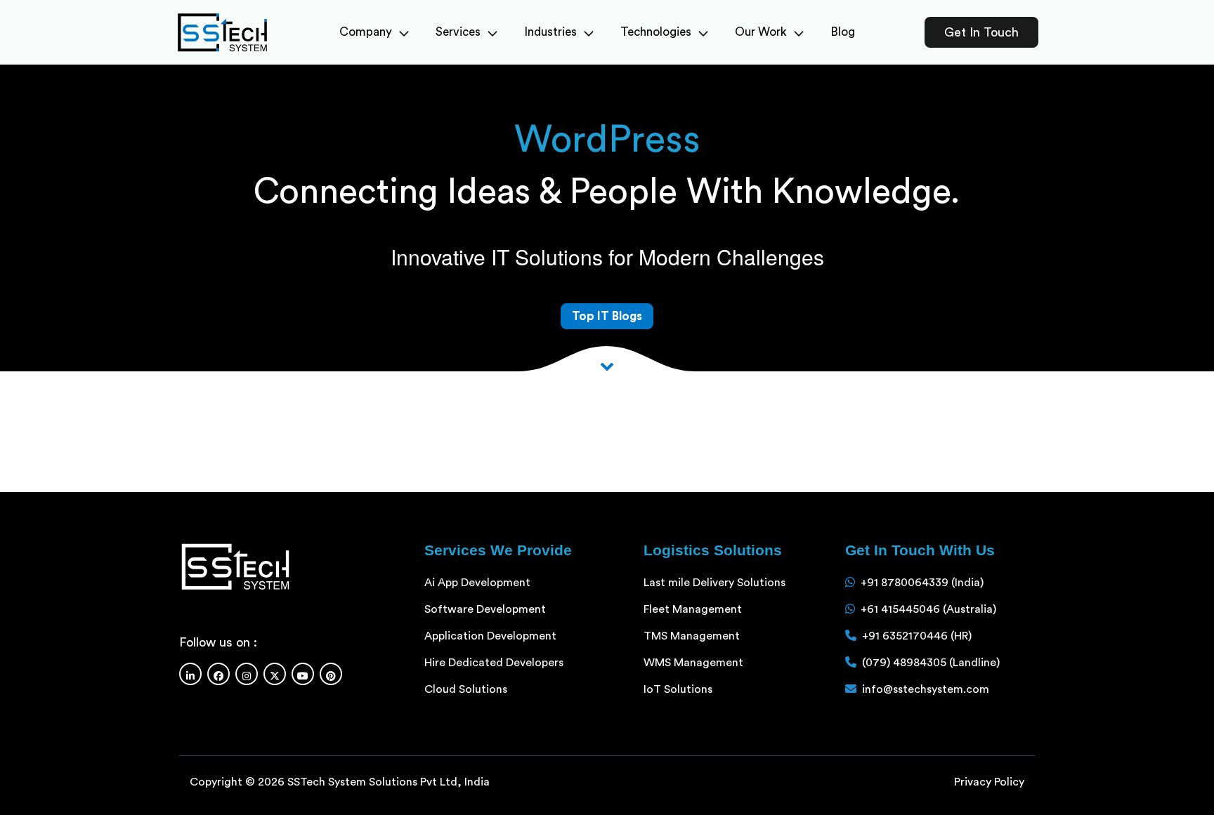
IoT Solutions (678, 689)
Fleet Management (693, 609)
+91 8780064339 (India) (922, 582)
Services (458, 32)
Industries (550, 32)
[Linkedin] (190, 674)
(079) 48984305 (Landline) (931, 662)
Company (365, 32)
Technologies (655, 32)
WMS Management (693, 662)
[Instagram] (246, 674)
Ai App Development (477, 582)
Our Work (761, 32)
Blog (842, 32)
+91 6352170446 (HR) (917, 636)
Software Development (485, 609)
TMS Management (692, 636)
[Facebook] (218, 674)
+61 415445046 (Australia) (928, 609)
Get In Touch (981, 32)
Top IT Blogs (607, 316)
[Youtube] (303, 674)
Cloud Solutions (465, 689)
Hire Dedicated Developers (493, 662)
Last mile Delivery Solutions (714, 582)
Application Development (490, 636)
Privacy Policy (989, 782)
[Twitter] (274, 674)
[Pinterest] (331, 674)
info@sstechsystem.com (925, 689)
